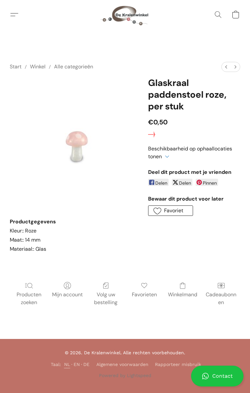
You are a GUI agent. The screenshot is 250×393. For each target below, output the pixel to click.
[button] (217, 376)
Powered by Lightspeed (125, 375)
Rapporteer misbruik (178, 364)
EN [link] (77, 364)
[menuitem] (226, 67)
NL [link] (67, 364)
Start (15, 66)
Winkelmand (182, 294)
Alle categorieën (73, 66)
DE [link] (86, 364)
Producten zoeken (29, 298)
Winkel (38, 66)
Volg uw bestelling (106, 298)
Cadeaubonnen (221, 298)
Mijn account (67, 294)
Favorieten (144, 294)
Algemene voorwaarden (122, 364)
